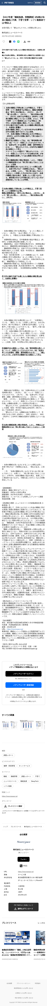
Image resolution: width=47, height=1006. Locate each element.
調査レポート (8, 755)
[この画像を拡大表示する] (10, 725)
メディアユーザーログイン (23, 674)
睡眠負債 (24, 781)
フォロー (23, 859)
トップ (5, 826)
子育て (37, 776)
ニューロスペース (10, 781)
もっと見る (41, 923)
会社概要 (9, 983)
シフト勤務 (8, 786)
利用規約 (37, 983)
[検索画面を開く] (44, 2)
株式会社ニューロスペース (33, 826)
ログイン (30, 3)
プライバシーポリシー (23, 983)
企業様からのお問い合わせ (23, 993)
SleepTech (35, 781)
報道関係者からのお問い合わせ (23, 988)
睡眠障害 (14, 776)
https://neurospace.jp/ (15, 629)
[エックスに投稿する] (10, 41)
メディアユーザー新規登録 (23, 685)
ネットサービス (24, 766)
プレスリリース (16, 826)
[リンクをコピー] (29, 41)
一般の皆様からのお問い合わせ (23, 998)
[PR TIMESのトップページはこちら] (9, 3)
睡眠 (5, 776)
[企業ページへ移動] (23, 842)
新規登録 (37, 3)
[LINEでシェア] (18, 41)
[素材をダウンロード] (25, 41)
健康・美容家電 (9, 766)
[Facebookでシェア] (14, 41)
